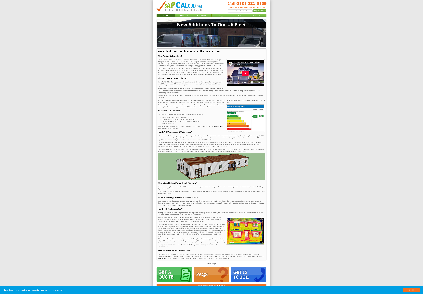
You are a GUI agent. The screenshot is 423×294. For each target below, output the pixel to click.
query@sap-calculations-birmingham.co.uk (196, 258)
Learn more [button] (59, 290)
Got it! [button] (411, 290)
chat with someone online (220, 258)
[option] (211, 33)
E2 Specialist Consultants (212, 285)
